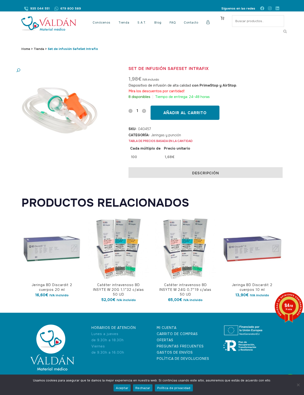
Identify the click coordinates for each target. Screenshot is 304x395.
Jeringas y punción (166, 135)
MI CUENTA (166, 328)
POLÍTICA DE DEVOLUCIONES (183, 358)
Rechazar (142, 388)
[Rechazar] (298, 384)
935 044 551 (40, 8)
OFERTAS (165, 340)
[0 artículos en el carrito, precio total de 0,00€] (222, 18)
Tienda (39, 49)
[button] (56, 70)
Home (25, 49)
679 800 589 (70, 8)
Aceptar (122, 388)
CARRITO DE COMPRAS (177, 334)
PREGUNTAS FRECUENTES (180, 346)
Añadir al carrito (185, 112)
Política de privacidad (173, 388)
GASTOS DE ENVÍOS (175, 352)
